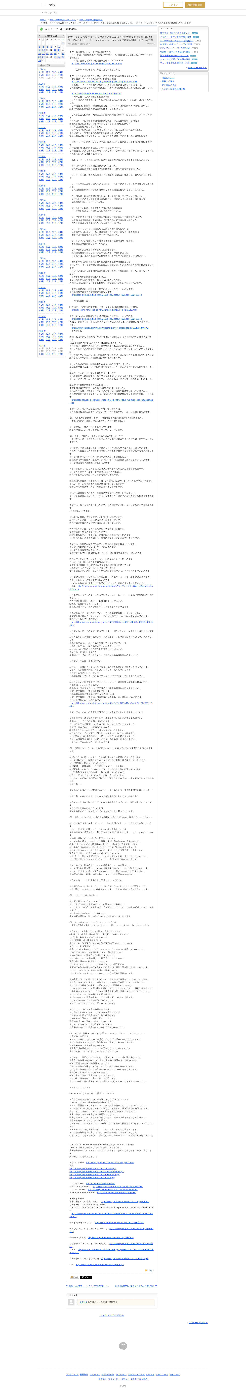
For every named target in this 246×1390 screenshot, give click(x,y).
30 (39, 60)
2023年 (42, 113)
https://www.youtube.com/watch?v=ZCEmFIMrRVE (96, 94)
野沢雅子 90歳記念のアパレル (174, 55)
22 (63, 53)
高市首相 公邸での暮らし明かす (175, 33)
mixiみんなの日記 (49, 12)
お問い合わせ (108, 1374)
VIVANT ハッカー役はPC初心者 (175, 48)
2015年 (42, 229)
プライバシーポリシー (118, 1379)
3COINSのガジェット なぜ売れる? (176, 41)
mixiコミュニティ (136, 1374)
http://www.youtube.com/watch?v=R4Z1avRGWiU (119, 1222)
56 (194, 63)
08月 (60, 75)
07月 (54, 75)
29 (63, 57)
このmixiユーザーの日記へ (111, 1315)
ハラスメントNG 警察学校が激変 (175, 37)
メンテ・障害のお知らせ (173, 89)
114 (195, 37)
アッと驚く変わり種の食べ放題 (175, 63)
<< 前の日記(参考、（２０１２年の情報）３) (87, 1286)
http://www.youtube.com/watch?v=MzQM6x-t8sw (110, 1162)
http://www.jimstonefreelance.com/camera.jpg (92, 1177)
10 (43, 50)
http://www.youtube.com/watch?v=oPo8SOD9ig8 (100, 1264)
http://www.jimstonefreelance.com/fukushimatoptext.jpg (96, 1171)
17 (43, 53)
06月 (48, 75)
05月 (41, 75)
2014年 (42, 244)
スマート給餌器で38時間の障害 (175, 59)
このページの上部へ (198, 1322)
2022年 (42, 127)
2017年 (42, 200)
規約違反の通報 (169, 85)
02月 (48, 72)
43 (195, 48)
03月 (54, 72)
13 (55, 50)
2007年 (42, 346)
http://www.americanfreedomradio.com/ (116, 1192)
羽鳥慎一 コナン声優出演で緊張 (175, 52)
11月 (54, 92)
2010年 (42, 302)
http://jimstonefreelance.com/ (100, 1183)
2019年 (42, 171)
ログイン (173, 4)
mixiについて (72, 1374)
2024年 (42, 98)
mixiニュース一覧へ (197, 67)
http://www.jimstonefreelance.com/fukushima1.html (118, 1186)
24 (43, 57)
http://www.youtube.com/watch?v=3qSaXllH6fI (111, 1237)
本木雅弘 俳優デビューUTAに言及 (176, 44)
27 (55, 57)
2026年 (42, 69)
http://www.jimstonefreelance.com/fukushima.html (113, 1189)
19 (51, 53)
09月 (41, 92)
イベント (150, 1374)
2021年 (42, 142)
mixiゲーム (121, 1374)
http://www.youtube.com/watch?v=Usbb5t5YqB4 (124, 1258)
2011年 (42, 287)
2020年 (42, 156)
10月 (48, 92)
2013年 (42, 258)
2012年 (42, 273)
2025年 (42, 84)
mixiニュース (166, 28)
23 (39, 57)
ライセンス (95, 1374)
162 (194, 33)
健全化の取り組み (139, 1379)
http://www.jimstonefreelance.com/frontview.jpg (92, 1168)
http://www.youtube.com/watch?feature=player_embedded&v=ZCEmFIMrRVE (110, 328)
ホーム (43, 20)
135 (194, 59)
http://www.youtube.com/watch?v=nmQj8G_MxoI (125, 1201)
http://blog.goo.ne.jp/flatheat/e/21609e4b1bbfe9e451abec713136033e (107, 295)
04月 (60, 72)
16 (39, 53)
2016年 (42, 215)
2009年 (42, 316)
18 (47, 53)
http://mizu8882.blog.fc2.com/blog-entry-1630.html (97, 64)
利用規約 (84, 1374)
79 (193, 56)
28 (59, 57)
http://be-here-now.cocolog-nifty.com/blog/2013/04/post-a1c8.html (104, 310)
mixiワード (175, 1374)
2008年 (42, 331)
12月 (60, 92)
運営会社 (102, 1379)
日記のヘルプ (168, 78)
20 (55, 53)
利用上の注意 (168, 81)
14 (59, 50)
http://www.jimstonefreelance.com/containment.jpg (94, 1174)
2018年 (42, 186)
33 (197, 44)
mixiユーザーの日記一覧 (91, 20)
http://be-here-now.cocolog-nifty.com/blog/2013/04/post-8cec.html (104, 82)
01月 (41, 72)
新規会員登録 (195, 4)
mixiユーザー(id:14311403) (63, 20)
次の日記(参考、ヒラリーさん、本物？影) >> (136, 1286)
